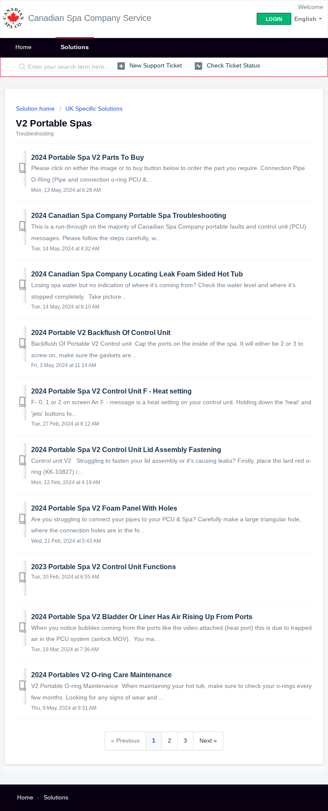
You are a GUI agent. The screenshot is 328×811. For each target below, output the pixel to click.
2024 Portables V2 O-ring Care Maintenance (101, 675)
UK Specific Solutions (94, 108)
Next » (208, 740)
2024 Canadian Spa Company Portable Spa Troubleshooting (128, 215)
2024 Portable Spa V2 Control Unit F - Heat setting (111, 391)
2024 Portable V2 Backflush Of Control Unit (100, 332)
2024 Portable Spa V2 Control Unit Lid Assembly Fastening (126, 449)
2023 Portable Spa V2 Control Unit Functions (103, 566)
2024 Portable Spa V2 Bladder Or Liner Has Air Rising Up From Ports (141, 616)
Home (23, 47)
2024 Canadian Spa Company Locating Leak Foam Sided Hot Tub (137, 274)
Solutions (75, 47)
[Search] (20, 67)
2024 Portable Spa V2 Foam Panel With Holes (104, 508)
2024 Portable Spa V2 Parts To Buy (87, 157)
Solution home (36, 108)
